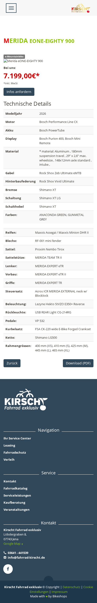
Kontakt (10, 481)
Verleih (9, 459)
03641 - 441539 (17, 553)
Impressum (60, 592)
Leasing (9, 445)
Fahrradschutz (15, 452)
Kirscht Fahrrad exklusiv (22, 530)
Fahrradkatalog (15, 488)
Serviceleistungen (17, 495)
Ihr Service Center (17, 438)
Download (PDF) (78, 363)
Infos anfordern (19, 91)
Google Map (12, 543)
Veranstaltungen (17, 509)
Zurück (12, 363)
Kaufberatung (14, 502)
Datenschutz (71, 587)
